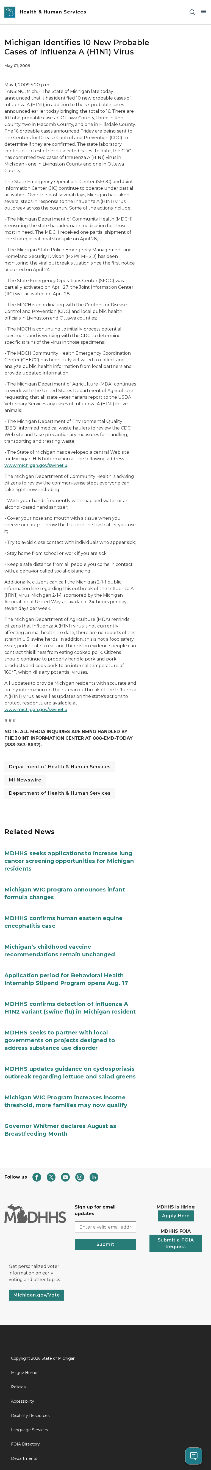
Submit (105, 1244)
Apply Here (176, 1215)
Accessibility (22, 1401)
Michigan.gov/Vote (36, 1295)
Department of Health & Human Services (60, 766)
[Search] (192, 12)
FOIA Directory (25, 1444)
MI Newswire (25, 780)
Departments (24, 1458)
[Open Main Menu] (203, 12)
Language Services (29, 1429)
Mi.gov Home (24, 1372)
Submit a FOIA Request (176, 1243)
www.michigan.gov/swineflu (35, 465)
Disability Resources (30, 1415)
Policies (18, 1386)
